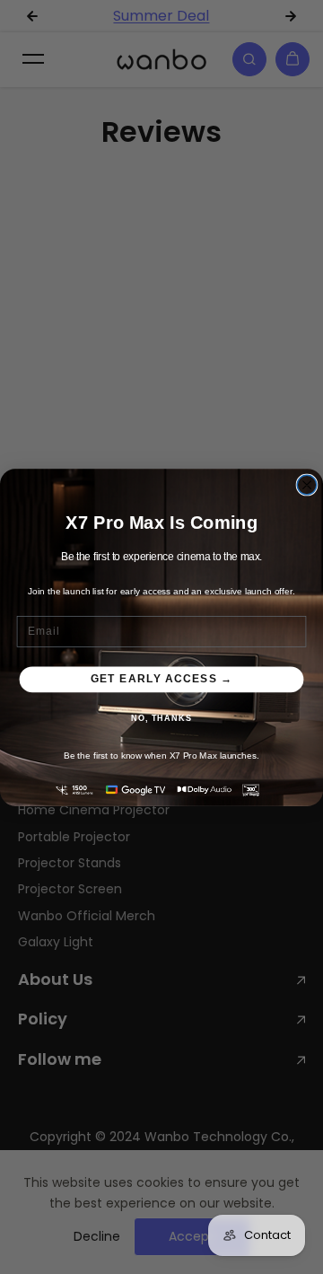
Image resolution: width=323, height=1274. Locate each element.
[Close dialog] (307, 485)
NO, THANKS (161, 717)
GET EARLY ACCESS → (161, 678)
